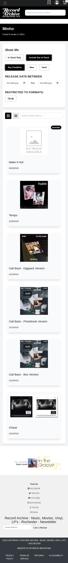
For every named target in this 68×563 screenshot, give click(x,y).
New (32, 67)
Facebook (35, 488)
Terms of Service (24, 557)
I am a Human (40, 528)
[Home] (11, 12)
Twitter (35, 493)
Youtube (35, 498)
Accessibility (56, 555)
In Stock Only (14, 57)
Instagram (35, 503)
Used (44, 67)
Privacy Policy (10, 557)
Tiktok (35, 507)
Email (35, 512)
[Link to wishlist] (49, 3)
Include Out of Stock (39, 57)
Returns (39, 555)
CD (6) (11, 98)
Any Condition (15, 67)
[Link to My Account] (57, 3)
